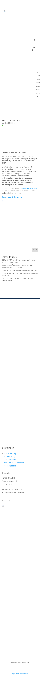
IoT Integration (10, 466)
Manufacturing (10, 453)
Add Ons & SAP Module (14, 462)
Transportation (10, 459)
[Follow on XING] (12, 667)
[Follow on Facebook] (37, 102)
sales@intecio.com (29, 188)
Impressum (15, 674)
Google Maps (9, 650)
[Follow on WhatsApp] (31, 667)
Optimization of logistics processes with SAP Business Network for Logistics (17, 266)
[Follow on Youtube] (20, 667)
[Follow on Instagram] (23, 667)
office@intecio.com (14, 33)
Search (35, 250)
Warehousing (9, 456)
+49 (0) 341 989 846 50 (15, 25)
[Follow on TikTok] (27, 667)
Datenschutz (24, 674)
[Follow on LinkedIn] (16, 667)
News (13, 123)
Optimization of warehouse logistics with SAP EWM (19, 270)
